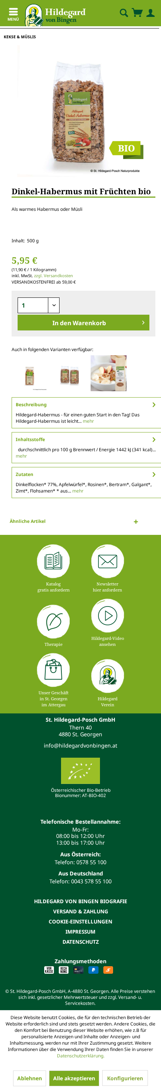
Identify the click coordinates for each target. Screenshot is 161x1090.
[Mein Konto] (149, 13)
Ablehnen (29, 1078)
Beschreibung (31, 404)
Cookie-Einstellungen (80, 921)
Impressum (80, 931)
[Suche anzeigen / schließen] (123, 13)
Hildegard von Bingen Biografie (80, 901)
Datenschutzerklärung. (80, 1055)
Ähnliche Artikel (28, 521)
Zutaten (24, 474)
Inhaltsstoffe (30, 439)
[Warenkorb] (137, 13)
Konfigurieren (125, 1078)
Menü (13, 19)
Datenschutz (81, 941)
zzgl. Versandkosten (53, 275)
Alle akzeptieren (74, 1078)
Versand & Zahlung (80, 911)
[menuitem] (117, 13)
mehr (88, 421)
